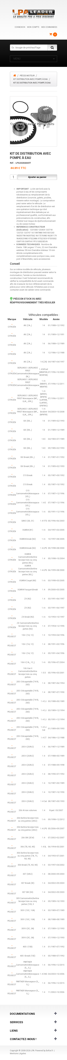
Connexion (20, 27)
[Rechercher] (52, 47)
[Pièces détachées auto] (33, 14)
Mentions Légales (18, 1053)
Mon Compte (33, 27)
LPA (32, 1050)
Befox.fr (49, 1050)
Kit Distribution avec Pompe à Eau (30, 79)
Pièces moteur (27, 75)
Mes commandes (49, 27)
